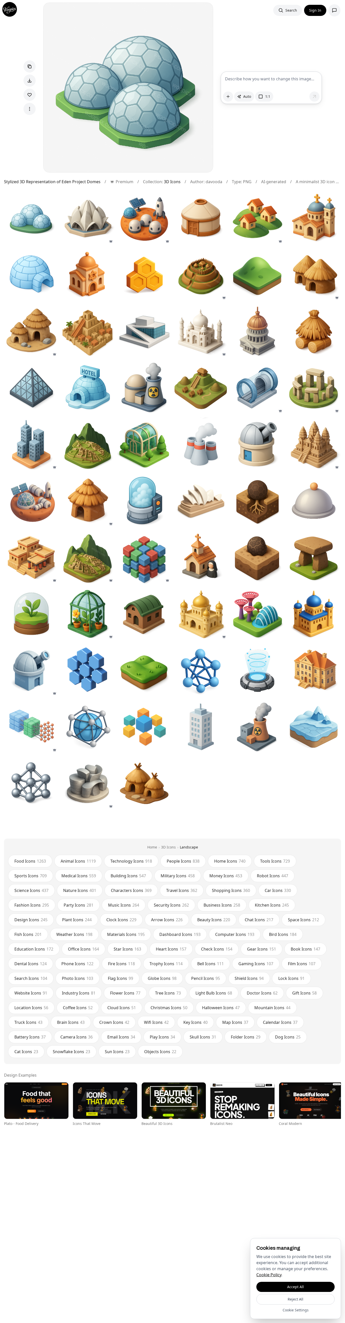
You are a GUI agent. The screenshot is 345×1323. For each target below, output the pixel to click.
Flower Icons (125, 993)
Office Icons (83, 949)
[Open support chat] (334, 10)
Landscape (189, 847)
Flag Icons (120, 978)
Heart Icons (171, 949)
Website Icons (30, 993)
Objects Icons (160, 1051)
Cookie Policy (268, 1275)
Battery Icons (30, 1037)
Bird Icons (283, 934)
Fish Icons (28, 934)
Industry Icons (78, 993)
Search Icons (30, 978)
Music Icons (123, 905)
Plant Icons (77, 920)
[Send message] (314, 96)
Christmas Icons (169, 1007)
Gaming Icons (255, 963)
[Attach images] (228, 96)
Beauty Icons (213, 920)
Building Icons (128, 876)
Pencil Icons (205, 978)
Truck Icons (28, 1022)
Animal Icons (78, 861)
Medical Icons (78, 876)
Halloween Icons (221, 1007)
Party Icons (78, 905)
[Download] (29, 81)
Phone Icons (77, 963)
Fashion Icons (31, 905)
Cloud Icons (121, 1007)
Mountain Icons (272, 1007)
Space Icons (303, 920)
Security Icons (171, 905)
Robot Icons (272, 876)
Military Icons (178, 876)
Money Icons (225, 876)
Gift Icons (304, 993)
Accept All (295, 1286)
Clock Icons (121, 920)
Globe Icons (162, 978)
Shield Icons (249, 978)
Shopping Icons (231, 890)
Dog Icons (288, 1037)
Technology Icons (131, 861)
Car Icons (278, 890)
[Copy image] (29, 66)
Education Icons (33, 949)
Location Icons (31, 1007)
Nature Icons (79, 890)
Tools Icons (275, 861)
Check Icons (216, 949)
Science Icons (31, 890)
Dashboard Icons (180, 934)
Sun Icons (117, 1051)
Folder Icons (245, 1037)
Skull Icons (203, 1037)
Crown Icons (114, 1022)
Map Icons (235, 1022)
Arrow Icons (167, 920)
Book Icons (305, 949)
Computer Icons (234, 934)
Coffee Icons (78, 1007)
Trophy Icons (166, 963)
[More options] (29, 109)
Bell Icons (210, 963)
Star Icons (127, 949)
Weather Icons (74, 934)
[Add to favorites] (29, 95)
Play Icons (162, 1037)
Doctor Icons (262, 993)
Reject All (295, 1299)
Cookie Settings (296, 1310)
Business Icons (222, 905)
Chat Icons (259, 920)
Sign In (315, 10)
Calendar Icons (280, 1022)
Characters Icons (131, 890)
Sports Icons (30, 876)
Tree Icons (168, 993)
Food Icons (30, 861)
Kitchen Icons (272, 905)
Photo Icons (77, 978)
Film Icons (301, 963)
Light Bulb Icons (213, 993)
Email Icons (121, 1037)
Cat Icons (26, 1051)
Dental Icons (30, 963)
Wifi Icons (156, 1022)
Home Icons (229, 861)
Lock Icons (291, 978)
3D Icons (172, 181)
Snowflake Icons (71, 1051)
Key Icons (195, 1022)
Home (152, 847)
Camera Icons (76, 1037)
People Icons (183, 861)
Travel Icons (181, 890)
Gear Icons (261, 949)
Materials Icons (126, 934)
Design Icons (30, 920)
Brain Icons (71, 1022)
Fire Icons (121, 963)
